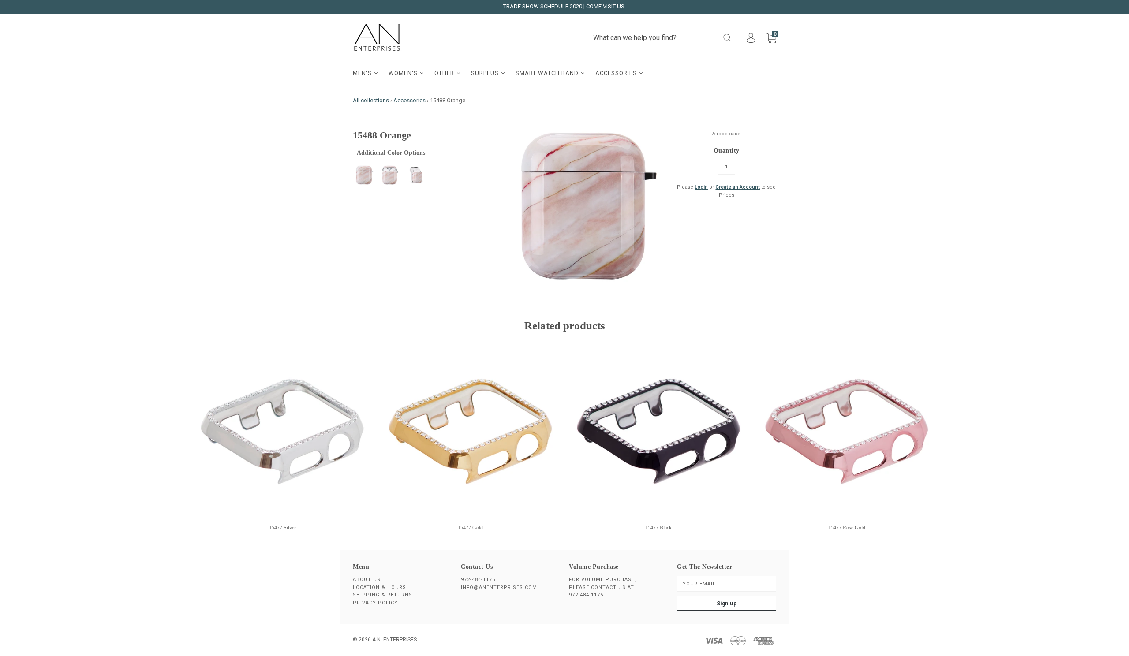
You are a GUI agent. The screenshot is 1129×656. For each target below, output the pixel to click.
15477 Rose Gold (846, 528)
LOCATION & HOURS (379, 587)
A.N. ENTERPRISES (394, 640)
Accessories (409, 100)
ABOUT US (367, 579)
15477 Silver (282, 528)
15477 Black (658, 528)
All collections (371, 100)
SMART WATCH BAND (548, 73)
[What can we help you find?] (662, 38)
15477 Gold (470, 528)
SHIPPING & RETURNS (382, 595)
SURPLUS (486, 73)
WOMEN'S (404, 73)
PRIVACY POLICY (375, 603)
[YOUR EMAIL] (726, 584)
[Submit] (727, 37)
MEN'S (363, 73)
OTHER (445, 73)
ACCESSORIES (617, 73)
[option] (583, 206)
